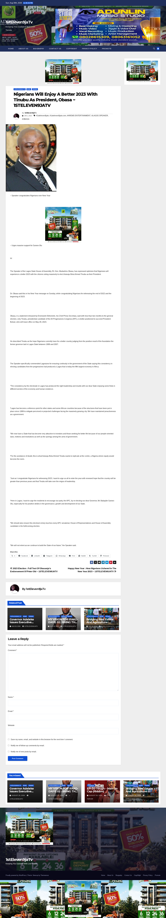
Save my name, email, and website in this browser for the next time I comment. (42, 739)
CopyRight (71, 49)
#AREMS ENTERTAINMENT (79, 116)
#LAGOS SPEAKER (99, 116)
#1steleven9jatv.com (58, 116)
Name (11, 697)
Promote (106, 49)
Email (11, 711)
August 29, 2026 (18, 795)
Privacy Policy (89, 49)
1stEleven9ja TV (19, 89)
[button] (154, 49)
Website (11, 725)
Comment (12, 650)
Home (11, 49)
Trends (35, 89)
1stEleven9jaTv (19, 22)
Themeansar (45, 875)
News (28, 89)
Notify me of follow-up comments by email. (27, 745)
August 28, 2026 (96, 795)
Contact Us (55, 49)
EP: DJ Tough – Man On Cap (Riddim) (102, 790)
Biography (38, 49)
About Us (23, 49)
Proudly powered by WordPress (16, 875)
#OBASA (25, 119)
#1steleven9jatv (42, 116)
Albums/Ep (91, 785)
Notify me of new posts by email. (23, 752)
